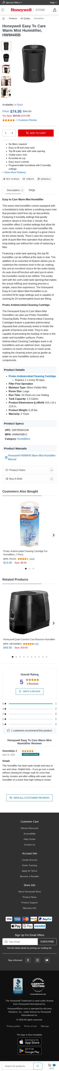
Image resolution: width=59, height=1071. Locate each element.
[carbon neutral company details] (38, 986)
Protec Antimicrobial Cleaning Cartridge (32, 376)
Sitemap (45, 1026)
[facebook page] (28, 960)
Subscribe (47, 941)
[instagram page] (37, 960)
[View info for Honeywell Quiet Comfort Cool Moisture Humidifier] (29, 612)
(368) (32, 559)
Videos (30, 179)
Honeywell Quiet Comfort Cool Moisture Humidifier (29, 639)
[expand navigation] (3, 10)
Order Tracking (29, 865)
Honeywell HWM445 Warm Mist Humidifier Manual (32, 457)
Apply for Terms (29, 871)
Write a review (31, 691)
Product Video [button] (17, 470)
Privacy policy (13, 1026)
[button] (34, 64)
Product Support (29, 902)
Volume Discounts (29, 828)
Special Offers (13, 2)
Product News (30, 897)
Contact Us (29, 844)
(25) (36, 644)
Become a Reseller (29, 876)
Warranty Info (29, 908)
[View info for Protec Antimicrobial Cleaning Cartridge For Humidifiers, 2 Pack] (29, 524)
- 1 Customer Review (26, 120)
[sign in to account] (54, 10)
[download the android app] (29, 1050)
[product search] (37, 1066)
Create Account (29, 860)
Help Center (30, 839)
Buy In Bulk (12, 179)
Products (13, 18)
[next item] (6, 97)
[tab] (13, 190)
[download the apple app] (29, 1041)
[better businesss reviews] (18, 986)
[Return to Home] (3, 18)
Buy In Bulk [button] (15, 478)
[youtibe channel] (47, 960)
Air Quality (25, 18)
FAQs (32, 190)
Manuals (46, 179)
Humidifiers (39, 18)
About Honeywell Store (29, 891)
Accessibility (30, 833)
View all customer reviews (31, 797)
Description (13, 190)
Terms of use (30, 1026)
